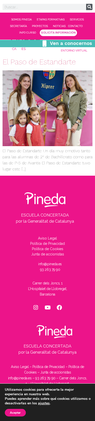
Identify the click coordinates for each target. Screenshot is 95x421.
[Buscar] (89, 7)
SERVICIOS (77, 19)
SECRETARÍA (18, 26)
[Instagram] (35, 307)
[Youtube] (47, 307)
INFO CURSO (27, 32)
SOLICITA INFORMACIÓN (58, 32)
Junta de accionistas (55, 372)
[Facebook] (59, 307)
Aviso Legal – (21, 367)
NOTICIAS (59, 26)
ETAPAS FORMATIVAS (51, 19)
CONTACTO (75, 26)
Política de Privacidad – (50, 367)
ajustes (44, 403)
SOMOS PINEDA (21, 19)
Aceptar (15, 413)
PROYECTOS (40, 26)
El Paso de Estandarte (39, 61)
